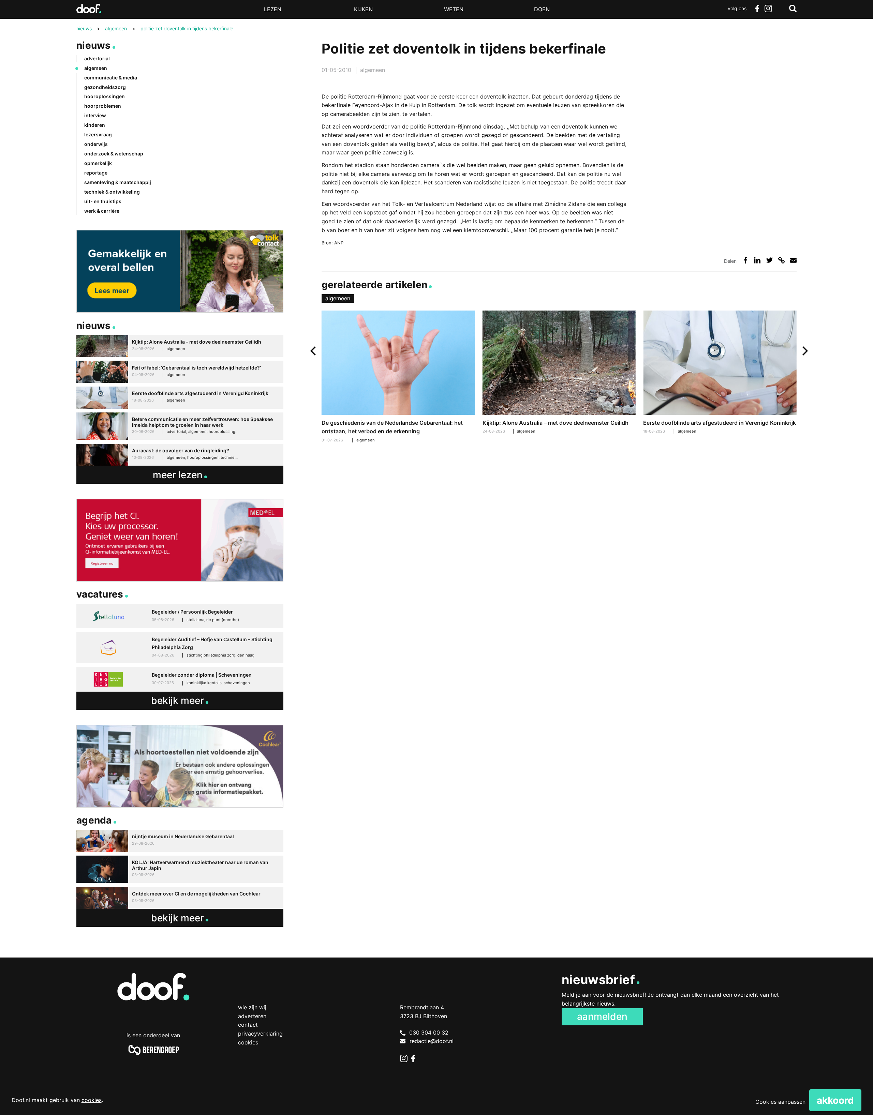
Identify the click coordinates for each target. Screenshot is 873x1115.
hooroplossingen (104, 96)
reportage (95, 173)
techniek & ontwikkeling (112, 192)
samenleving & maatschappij (117, 182)
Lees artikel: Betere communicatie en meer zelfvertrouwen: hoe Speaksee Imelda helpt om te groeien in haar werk (179, 426)
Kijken (363, 9)
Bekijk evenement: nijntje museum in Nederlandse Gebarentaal (179, 841)
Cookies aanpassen (780, 1101)
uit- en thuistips (102, 201)
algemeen (372, 69)
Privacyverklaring (260, 1033)
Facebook (757, 8)
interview (95, 115)
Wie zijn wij (252, 1007)
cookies (92, 1100)
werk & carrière (101, 211)
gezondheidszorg (105, 87)
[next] (804, 351)
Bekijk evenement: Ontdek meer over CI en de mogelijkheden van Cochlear (179, 898)
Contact (248, 1024)
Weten (453, 9)
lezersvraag (98, 134)
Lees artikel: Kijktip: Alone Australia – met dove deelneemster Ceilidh (559, 373)
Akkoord (835, 1100)
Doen (542, 9)
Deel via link (781, 260)
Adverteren (252, 1016)
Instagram (768, 8)
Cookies (248, 1042)
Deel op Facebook (745, 260)
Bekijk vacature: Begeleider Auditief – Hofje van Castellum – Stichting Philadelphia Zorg (179, 647)
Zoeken (793, 8)
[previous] (314, 351)
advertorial (97, 58)
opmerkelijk (98, 163)
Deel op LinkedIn (757, 260)
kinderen (94, 125)
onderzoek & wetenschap (113, 153)
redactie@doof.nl (432, 1041)
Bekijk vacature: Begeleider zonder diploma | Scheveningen (179, 679)
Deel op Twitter (769, 260)
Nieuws (93, 45)
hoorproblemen (102, 106)
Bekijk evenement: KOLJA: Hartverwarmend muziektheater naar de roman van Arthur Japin (179, 869)
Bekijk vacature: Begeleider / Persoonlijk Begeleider (179, 616)
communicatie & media (110, 77)
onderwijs (96, 144)
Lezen (272, 9)
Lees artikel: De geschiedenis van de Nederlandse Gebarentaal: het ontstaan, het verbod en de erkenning (398, 378)
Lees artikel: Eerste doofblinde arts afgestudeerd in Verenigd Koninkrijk (719, 373)
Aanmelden (602, 1016)
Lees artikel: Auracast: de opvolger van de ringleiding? (179, 455)
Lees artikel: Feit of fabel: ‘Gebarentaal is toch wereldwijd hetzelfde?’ (179, 372)
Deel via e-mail (793, 260)
